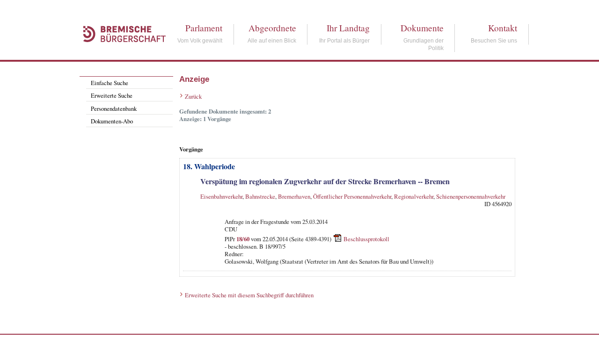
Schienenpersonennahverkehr (470, 196)
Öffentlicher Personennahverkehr (352, 196)
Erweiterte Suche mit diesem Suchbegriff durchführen (249, 295)
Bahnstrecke (260, 196)
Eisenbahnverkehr (221, 196)
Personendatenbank (114, 108)
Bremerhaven (294, 196)
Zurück (193, 96)
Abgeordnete (272, 28)
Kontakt (502, 28)
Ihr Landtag (348, 28)
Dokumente (422, 28)
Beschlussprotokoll (366, 238)
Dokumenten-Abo (112, 121)
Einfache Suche (109, 83)
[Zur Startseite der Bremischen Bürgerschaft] (120, 52)
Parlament (203, 28)
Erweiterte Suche (111, 95)
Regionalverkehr (413, 196)
